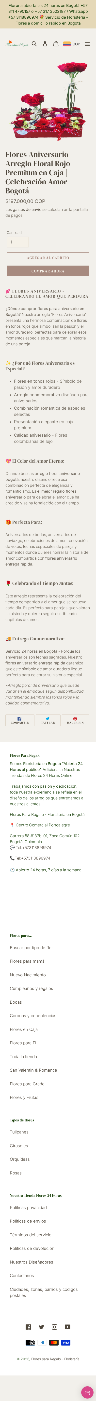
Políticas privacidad (28, 1207)
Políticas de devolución (32, 1248)
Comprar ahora (48, 271)
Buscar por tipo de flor (31, 947)
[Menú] (87, 43)
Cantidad (14, 232)
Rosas (16, 1173)
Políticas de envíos (28, 1221)
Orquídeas (20, 1159)
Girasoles (19, 1145)
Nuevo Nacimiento (28, 974)
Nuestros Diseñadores (31, 1262)
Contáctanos (22, 1275)
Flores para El (23, 1042)
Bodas (16, 1002)
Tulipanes (19, 1132)
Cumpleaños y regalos (31, 988)
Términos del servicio (30, 1234)
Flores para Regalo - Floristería (55, 1359)
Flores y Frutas (24, 1097)
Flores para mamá (27, 961)
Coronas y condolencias (33, 1015)
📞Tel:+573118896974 (30, 858)
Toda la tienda (23, 1056)
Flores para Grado (27, 1083)
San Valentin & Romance (33, 1070)
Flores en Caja (24, 1029)
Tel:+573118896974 (33, 847)
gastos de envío (27, 209)
